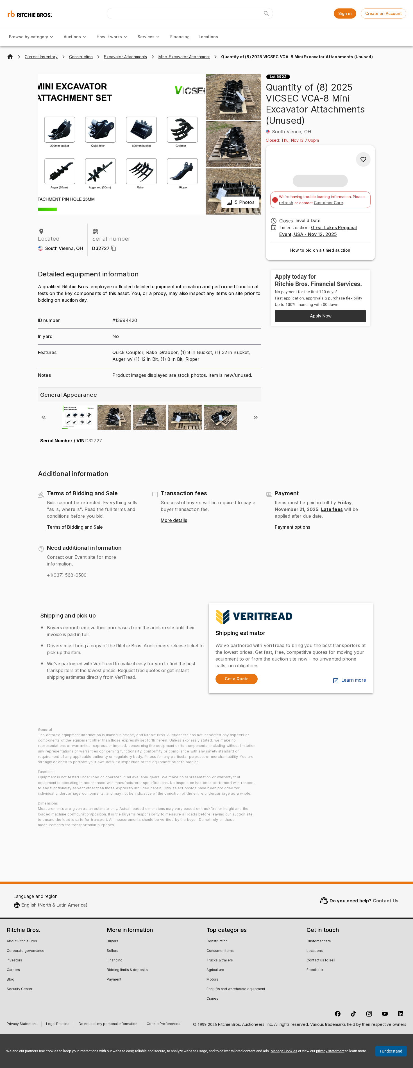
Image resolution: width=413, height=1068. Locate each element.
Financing (180, 36)
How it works (109, 36)
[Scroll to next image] (255, 417)
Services (146, 36)
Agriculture (215, 970)
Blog (10, 979)
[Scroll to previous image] (43, 417)
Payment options (292, 527)
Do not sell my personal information (108, 1025)
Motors (212, 979)
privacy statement (330, 1051)
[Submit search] (266, 13)
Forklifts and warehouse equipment (235, 989)
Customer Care (328, 202)
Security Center (19, 989)
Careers (13, 970)
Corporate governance (25, 951)
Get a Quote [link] (237, 678)
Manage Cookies (284, 1051)
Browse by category (28, 36)
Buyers (112, 941)
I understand (391, 1051)
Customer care (319, 941)
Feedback (315, 970)
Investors (14, 960)
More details (174, 520)
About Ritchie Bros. (22, 941)
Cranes (212, 998)
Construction (217, 941)
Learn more (353, 680)
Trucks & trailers (219, 960)
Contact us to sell (321, 960)
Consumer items (220, 951)
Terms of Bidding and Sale (75, 527)
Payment (114, 979)
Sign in (345, 13)
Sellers (112, 951)
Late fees (332, 509)
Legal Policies (57, 1025)
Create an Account (383, 13)
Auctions (72, 36)
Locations (208, 36)
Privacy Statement (22, 1025)
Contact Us (386, 900)
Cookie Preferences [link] (163, 1024)
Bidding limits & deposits (127, 970)
